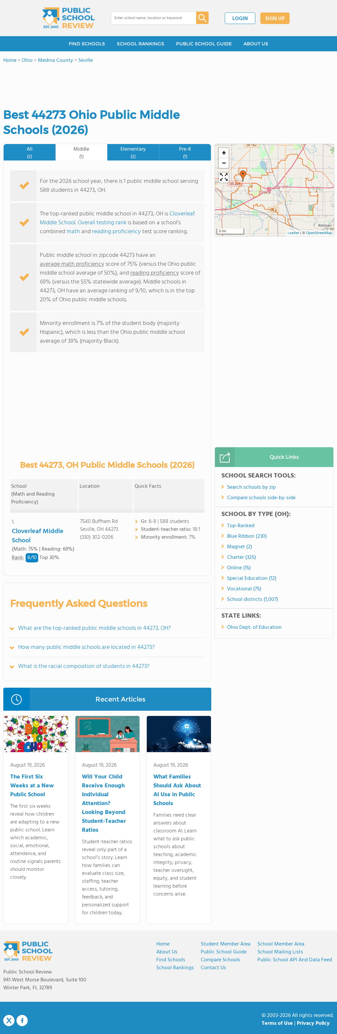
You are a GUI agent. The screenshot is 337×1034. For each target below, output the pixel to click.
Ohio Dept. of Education (254, 627)
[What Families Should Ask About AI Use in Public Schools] (179, 735)
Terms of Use (277, 1023)
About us (166, 952)
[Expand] (224, 178)
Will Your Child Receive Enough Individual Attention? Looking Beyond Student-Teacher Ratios (104, 804)
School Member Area (280, 944)
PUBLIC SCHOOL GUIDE (204, 44)
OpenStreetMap (319, 233)
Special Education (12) (251, 578)
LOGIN (240, 18)
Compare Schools (220, 960)
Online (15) (239, 568)
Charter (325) (241, 557)
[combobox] (149, 18)
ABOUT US (256, 44)
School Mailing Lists (280, 952)
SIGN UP (275, 18)
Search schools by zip (251, 487)
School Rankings (175, 968)
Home (162, 944)
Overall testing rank (102, 223)
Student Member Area (225, 944)
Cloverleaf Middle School (38, 536)
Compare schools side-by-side (261, 498)
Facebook (22, 1020)
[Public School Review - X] (8, 1021)
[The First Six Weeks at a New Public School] (36, 735)
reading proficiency (117, 231)
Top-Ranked (240, 526)
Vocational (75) (244, 589)
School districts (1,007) (252, 599)
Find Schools (170, 960)
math (73, 231)
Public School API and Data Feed (294, 960)
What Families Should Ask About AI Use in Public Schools (177, 790)
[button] (243, 176)
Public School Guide (223, 952)
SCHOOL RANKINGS (140, 44)
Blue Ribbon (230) (247, 536)
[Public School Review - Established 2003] (68, 18)
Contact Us (213, 968)
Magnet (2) (239, 547)
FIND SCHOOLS (87, 44)
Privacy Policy (313, 1023)
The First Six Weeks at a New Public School (32, 786)
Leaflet (293, 233)
